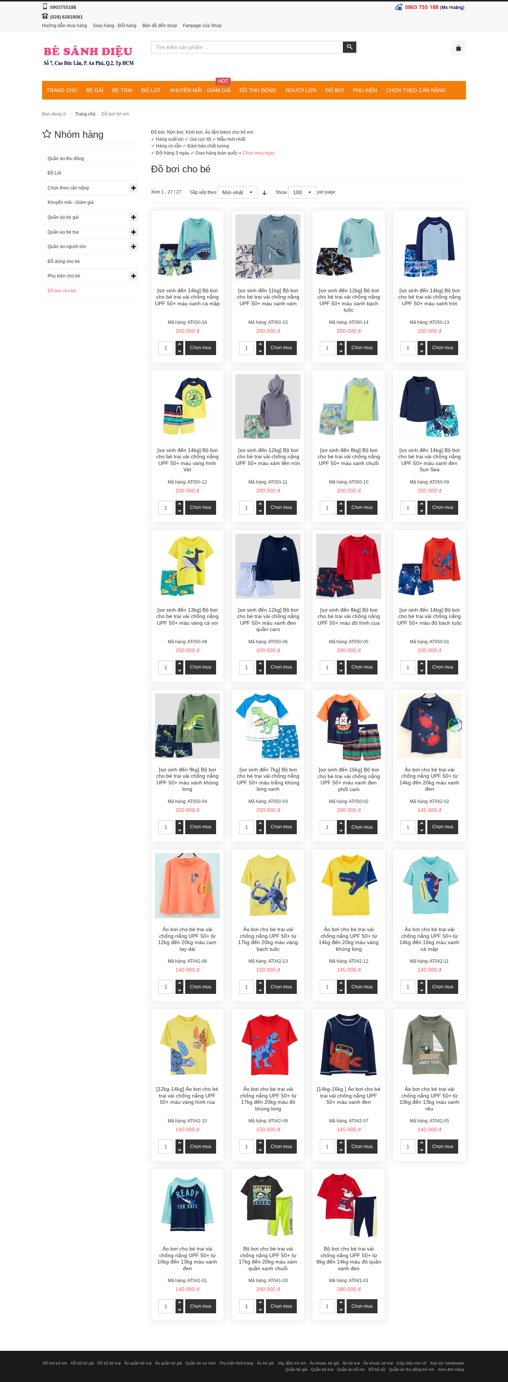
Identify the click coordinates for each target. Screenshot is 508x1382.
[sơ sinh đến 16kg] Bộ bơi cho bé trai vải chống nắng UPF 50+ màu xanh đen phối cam (349, 779)
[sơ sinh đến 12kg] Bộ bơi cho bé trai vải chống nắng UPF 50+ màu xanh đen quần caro (268, 620)
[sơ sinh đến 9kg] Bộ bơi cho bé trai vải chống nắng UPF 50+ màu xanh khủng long (187, 779)
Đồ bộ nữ (377, 1369)
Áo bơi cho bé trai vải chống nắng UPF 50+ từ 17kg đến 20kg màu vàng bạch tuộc (268, 939)
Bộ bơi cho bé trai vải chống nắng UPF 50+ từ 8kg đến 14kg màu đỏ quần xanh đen (348, 1258)
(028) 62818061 (66, 17)
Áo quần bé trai (137, 1363)
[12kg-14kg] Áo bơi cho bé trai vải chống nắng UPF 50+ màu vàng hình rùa (187, 1095)
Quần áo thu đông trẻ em (411, 1369)
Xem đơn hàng (451, 1369)
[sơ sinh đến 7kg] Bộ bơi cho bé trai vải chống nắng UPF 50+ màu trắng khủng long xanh (268, 779)
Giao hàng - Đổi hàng (114, 25)
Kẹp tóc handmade (447, 1363)
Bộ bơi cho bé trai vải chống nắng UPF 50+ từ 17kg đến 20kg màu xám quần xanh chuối (268, 1258)
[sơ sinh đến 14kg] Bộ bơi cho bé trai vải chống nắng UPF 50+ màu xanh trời (429, 296)
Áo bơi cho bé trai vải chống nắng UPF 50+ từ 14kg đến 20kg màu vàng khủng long (349, 939)
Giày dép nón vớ (411, 1363)
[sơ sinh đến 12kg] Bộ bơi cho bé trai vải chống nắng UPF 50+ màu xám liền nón (268, 456)
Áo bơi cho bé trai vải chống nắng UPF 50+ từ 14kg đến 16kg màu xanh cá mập (429, 939)
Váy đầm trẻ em (291, 1363)
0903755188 (63, 7)
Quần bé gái (296, 1369)
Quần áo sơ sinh (201, 1363)
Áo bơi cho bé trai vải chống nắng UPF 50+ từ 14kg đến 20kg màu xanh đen (429, 779)
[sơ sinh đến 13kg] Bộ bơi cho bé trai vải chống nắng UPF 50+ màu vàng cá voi (187, 616)
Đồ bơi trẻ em (55, 1363)
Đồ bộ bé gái (82, 1363)
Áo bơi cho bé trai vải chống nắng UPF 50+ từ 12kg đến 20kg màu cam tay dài (187, 939)
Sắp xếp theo (203, 192)
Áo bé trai (351, 1363)
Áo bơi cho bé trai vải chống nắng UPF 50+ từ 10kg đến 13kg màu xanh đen (187, 1258)
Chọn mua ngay (258, 153)
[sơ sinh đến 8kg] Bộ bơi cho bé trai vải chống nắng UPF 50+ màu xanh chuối (349, 456)
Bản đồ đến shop (159, 25)
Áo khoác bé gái (324, 1363)
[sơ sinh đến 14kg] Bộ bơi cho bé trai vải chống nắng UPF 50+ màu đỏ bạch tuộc (429, 616)
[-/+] (264, 192)
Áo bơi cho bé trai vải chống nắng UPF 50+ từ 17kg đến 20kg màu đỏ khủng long (268, 1099)
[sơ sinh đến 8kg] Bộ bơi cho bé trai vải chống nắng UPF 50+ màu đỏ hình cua (349, 616)
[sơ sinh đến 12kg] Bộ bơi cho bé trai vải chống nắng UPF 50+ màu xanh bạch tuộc (349, 300)
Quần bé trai (322, 1369)
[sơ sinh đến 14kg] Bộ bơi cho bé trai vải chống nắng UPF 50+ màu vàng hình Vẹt (187, 460)
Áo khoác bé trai (378, 1363)
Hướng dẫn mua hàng (64, 25)
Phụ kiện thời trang (236, 1363)
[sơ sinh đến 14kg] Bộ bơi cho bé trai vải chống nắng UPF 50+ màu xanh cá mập (187, 296)
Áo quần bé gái (168, 1363)
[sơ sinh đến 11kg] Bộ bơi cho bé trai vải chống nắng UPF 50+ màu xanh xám (268, 296)
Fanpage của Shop (202, 25)
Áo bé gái (265, 1363)
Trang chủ (85, 114)
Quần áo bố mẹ (351, 1369)
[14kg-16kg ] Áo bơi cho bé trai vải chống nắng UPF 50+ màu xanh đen (348, 1095)
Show (281, 192)
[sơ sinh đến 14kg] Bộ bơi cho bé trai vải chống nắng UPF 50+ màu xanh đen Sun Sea (429, 460)
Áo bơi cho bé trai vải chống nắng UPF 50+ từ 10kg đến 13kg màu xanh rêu (429, 1099)
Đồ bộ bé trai (108, 1363)
